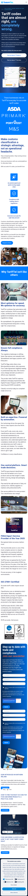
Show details (14, 885)
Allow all (14, 888)
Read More (5, 788)
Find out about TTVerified (14, 60)
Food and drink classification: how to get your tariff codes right (12, 839)
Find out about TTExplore (14, 55)
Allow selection (14, 892)
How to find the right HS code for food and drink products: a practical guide (14, 797)
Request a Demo (7, 243)
